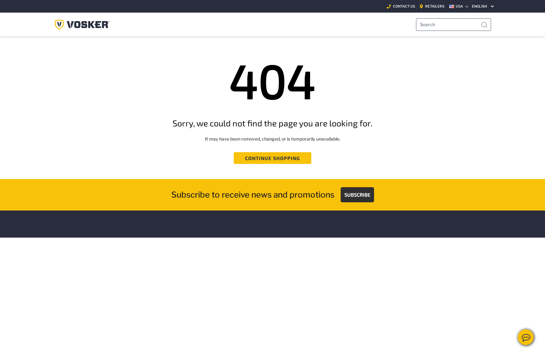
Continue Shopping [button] (272, 158)
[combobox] (453, 24)
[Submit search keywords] (484, 25)
